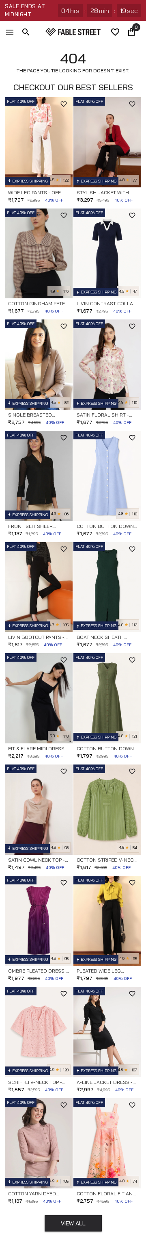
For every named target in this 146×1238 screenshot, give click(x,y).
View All (73, 1223)
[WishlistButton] (64, 104)
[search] (26, 32)
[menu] (10, 32)
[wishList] (115, 32)
